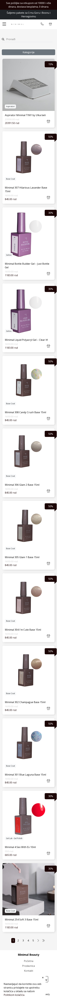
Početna (28, 961)
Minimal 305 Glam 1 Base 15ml (22, 557)
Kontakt (28, 970)
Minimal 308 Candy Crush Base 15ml (25, 412)
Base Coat (10, 179)
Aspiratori (10, 106)
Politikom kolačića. (14, 995)
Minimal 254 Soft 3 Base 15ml (21, 919)
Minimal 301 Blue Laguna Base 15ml (25, 774)
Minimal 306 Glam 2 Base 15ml (22, 484)
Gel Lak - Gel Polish (14, 838)
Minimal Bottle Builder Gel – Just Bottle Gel (27, 265)
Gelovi (9, 255)
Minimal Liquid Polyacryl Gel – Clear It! (26, 340)
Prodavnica (28, 966)
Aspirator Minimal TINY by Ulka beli (25, 115)
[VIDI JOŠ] (28, 85)
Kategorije (29, 52)
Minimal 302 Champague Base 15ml (25, 702)
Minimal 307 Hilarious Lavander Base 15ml (26, 189)
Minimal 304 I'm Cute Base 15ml (23, 629)
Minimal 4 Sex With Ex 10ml (20, 847)
